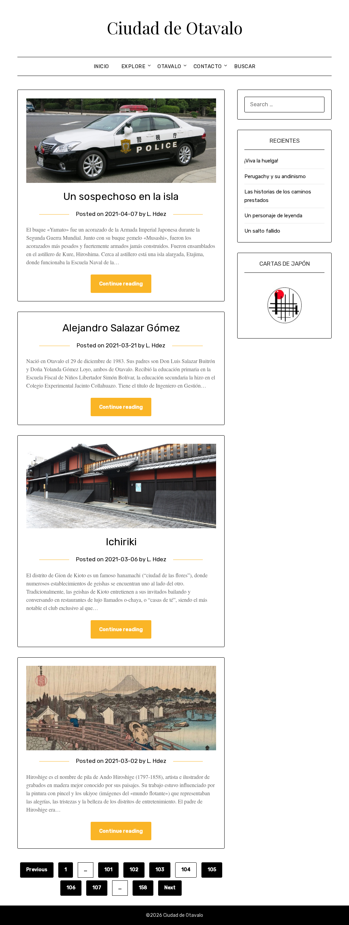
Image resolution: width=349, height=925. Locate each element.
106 (70, 888)
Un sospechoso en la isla (121, 196)
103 (159, 870)
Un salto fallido (262, 231)
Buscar (245, 66)
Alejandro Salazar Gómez (121, 328)
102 (134, 870)
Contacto (208, 66)
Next (170, 888)
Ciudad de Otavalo (175, 27)
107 (96, 888)
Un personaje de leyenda (273, 216)
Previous (36, 870)
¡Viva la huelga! (261, 161)
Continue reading (121, 284)
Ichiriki (121, 542)
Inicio (101, 66)
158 (143, 888)
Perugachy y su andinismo (275, 176)
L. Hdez (156, 213)
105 (212, 870)
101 (108, 870)
